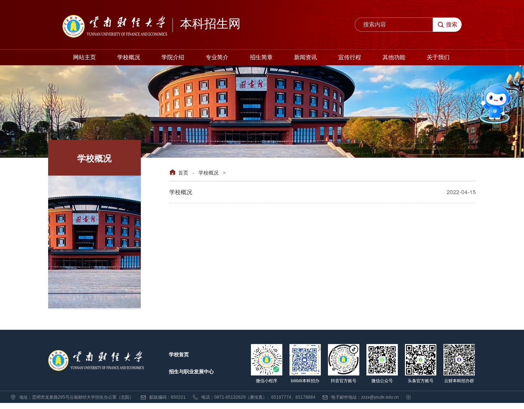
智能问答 (469, 75)
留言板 (457, 104)
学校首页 (179, 354)
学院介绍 (172, 57)
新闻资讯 (305, 57)
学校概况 (128, 57)
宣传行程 (349, 57)
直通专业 (457, 124)
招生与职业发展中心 (191, 371)
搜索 (451, 24)
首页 (183, 172)
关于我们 (438, 57)
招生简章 (261, 57)
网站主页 (84, 57)
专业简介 (217, 57)
